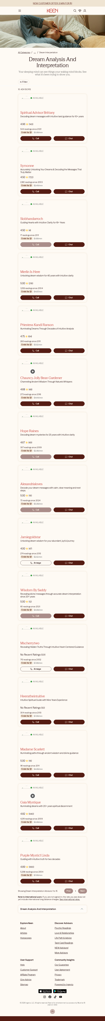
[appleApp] (45, 992)
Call (37, 138)
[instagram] (44, 997)
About (23, 928)
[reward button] (80, 10)
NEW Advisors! (61, 947)
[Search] (75, 10)
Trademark (60, 979)
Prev (69, 891)
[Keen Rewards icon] (80, 10)
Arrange (37, 563)
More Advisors (61, 952)
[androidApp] (60, 992)
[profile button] (85, 10)
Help (22, 964)
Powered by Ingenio (64, 984)
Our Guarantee (62, 964)
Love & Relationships (64, 933)
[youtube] (60, 997)
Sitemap (24, 984)
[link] (32, 371)
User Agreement (62, 969)
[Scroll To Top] (52, 1011)
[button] (82, 909)
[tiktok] (55, 997)
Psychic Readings (63, 928)
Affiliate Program (28, 974)
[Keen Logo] (52, 11)
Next (82, 891)
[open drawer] (19, 10)
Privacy (58, 974)
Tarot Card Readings (64, 942)
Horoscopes (25, 938)
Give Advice (25, 979)
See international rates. (70, 899)
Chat (70, 138)
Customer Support (29, 969)
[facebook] (50, 997)
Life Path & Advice (63, 938)
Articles (23, 933)
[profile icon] (85, 10)
